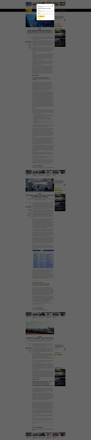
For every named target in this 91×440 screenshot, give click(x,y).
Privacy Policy (39, 18)
